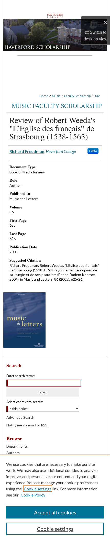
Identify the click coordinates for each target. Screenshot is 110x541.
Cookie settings (37, 488)
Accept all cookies (55, 512)
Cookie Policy (33, 494)
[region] (55, 498)
